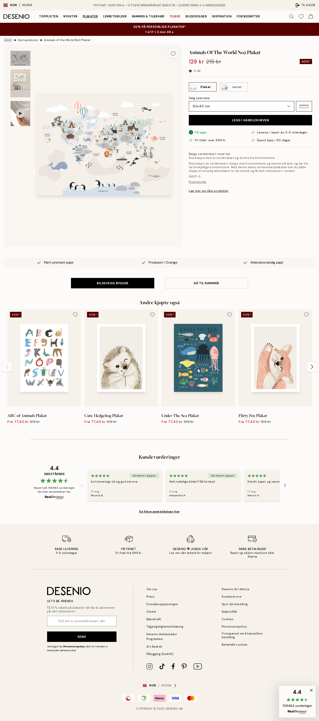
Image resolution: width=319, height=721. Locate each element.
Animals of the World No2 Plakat (67, 40)
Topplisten (48, 16)
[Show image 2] (20, 83)
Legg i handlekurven (250, 120)
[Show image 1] (20, 58)
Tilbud (174, 16)
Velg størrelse (199, 98)
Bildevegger (196, 16)
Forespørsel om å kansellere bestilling (242, 635)
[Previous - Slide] (7, 367)
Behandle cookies (235, 644)
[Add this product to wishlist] (173, 53)
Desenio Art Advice (236, 589)
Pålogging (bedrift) (160, 654)
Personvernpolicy (74, 646)
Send (81, 637)
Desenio (172, 709)
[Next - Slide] (312, 367)
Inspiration (222, 16)
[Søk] (291, 16)
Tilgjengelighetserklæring (165, 626)
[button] (304, 106)
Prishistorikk (198, 182)
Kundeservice (232, 596)
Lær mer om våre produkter (209, 191)
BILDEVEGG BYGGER (112, 283)
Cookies (228, 619)
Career (151, 611)
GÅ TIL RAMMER (206, 283)
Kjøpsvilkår (230, 611)
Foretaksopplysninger (162, 604)
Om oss (151, 589)
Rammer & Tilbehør (148, 16)
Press (150, 596)
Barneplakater (28, 40)
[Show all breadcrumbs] (8, 40)
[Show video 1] (20, 113)
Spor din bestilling (235, 604)
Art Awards (154, 646)
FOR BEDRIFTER (248, 16)
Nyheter (70, 16)
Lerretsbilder (115, 16)
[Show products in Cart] (311, 16)
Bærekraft (153, 619)
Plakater (90, 16)
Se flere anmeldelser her (159, 511)
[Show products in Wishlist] (301, 16)
